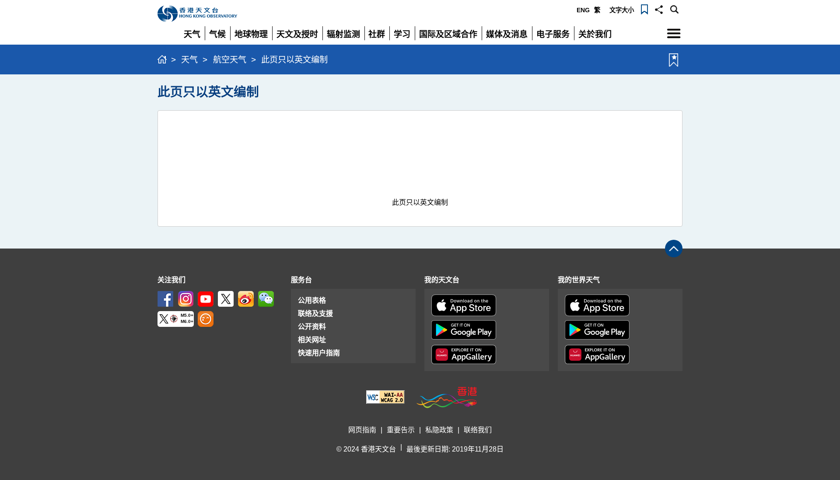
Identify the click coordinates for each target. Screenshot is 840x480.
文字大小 (621, 10)
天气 (189, 59)
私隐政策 (439, 430)
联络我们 (478, 430)
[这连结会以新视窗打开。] (165, 298)
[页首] (673, 248)
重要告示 (401, 430)
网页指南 (362, 430)
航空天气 (229, 59)
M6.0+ (187, 321)
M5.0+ (187, 315)
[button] (658, 8)
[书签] (644, 8)
